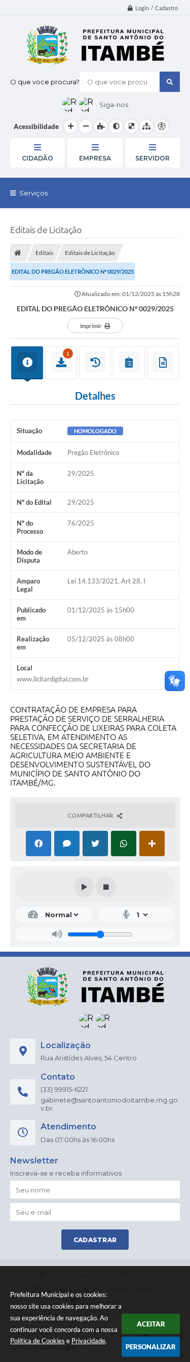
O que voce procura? (45, 82)
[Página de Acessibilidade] (161, 126)
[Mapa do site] (146, 126)
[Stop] (106, 887)
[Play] (84, 887)
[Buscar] (170, 82)
